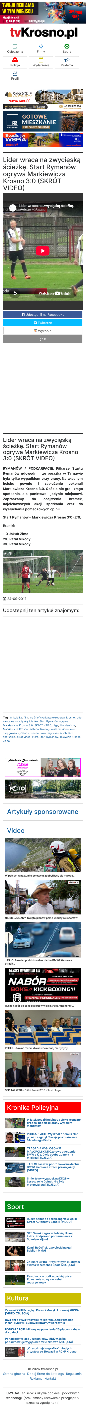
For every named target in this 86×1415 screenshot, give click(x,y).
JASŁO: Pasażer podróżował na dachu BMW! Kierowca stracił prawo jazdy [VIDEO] (53, 1167)
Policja (15, 65)
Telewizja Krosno (70, 736)
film (26, 717)
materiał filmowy (40, 729)
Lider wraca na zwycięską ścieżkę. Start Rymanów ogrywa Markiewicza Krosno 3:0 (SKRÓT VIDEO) (43, 721)
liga (56, 725)
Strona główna (14, 1374)
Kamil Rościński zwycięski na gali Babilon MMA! (49, 1249)
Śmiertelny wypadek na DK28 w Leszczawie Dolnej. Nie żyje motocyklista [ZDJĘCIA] (48, 1181)
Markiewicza (67, 725)
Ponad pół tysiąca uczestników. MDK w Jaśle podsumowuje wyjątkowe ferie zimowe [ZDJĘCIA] (39, 1340)
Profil (15, 78)
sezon (35, 733)
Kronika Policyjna (32, 1107)
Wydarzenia (41, 65)
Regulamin (74, 1374)
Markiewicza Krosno (15, 729)
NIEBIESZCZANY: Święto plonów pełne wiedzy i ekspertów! (41, 917)
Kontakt (50, 1378)
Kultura (18, 1298)
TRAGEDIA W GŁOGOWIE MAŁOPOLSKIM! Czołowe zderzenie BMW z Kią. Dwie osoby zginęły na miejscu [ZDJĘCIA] (51, 1153)
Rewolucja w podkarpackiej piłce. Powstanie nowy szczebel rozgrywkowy (49, 1279)
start (35, 736)
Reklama (67, 65)
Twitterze (44, 323)
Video (16, 830)
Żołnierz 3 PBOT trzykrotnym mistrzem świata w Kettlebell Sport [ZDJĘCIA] (53, 1263)
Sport (67, 51)
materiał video (60, 729)
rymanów (24, 733)
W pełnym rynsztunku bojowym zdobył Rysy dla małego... (40, 875)
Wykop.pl (44, 331)
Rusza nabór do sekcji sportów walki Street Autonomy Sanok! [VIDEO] (52, 1220)
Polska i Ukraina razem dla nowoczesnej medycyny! (36, 1048)
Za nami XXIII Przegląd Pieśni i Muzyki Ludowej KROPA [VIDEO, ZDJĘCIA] (42, 1311)
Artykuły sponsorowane (42, 811)
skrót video (24, 736)
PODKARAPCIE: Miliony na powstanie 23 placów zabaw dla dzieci (42, 1331)
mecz (73, 729)
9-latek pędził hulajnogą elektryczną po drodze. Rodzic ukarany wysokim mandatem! (54, 1122)
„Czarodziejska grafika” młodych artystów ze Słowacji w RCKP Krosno (52, 1350)
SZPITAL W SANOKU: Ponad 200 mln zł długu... (34, 1090)
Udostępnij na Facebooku (44, 315)
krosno (70, 717)
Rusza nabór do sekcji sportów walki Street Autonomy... (39, 1005)
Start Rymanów (49, 736)
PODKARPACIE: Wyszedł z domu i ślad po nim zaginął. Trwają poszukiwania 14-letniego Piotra (52, 1137)
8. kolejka (16, 717)
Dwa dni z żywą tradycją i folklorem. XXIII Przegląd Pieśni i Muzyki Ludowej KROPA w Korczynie (39, 1321)
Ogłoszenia (15, 51)
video (6, 740)
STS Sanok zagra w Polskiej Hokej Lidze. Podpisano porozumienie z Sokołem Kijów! (50, 1236)
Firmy (41, 51)
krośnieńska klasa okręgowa (47, 717)
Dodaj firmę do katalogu (45, 1374)
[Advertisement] (43, 390)
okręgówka (10, 733)
